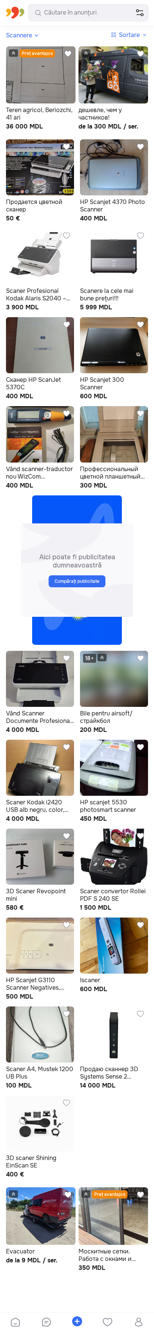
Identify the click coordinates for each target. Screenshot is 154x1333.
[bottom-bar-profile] (138, 1323)
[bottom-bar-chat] (46, 1323)
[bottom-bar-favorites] (107, 1323)
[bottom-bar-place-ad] (77, 1323)
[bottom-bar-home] (15, 1323)
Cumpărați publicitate (77, 581)
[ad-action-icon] (68, 54)
